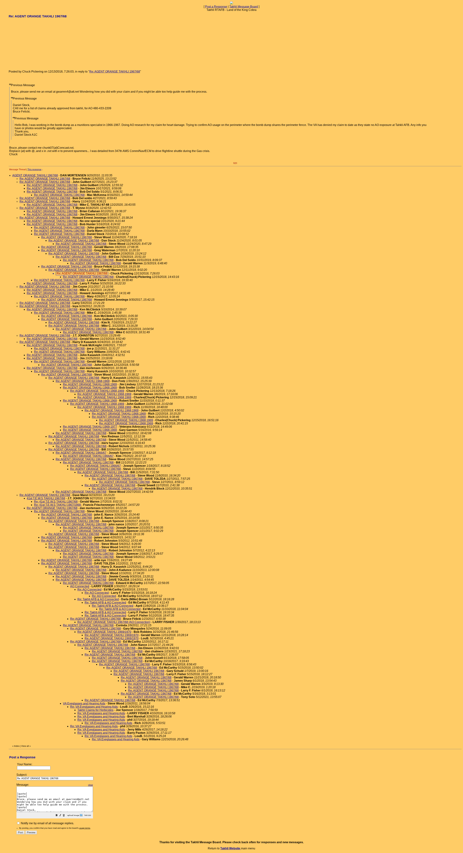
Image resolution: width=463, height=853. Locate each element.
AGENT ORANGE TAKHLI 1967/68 (35, 175)
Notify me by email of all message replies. (47, 823)
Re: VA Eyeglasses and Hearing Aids (94, 706)
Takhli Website (230, 848)
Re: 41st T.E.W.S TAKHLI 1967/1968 (58, 504)
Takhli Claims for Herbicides (95, 710)
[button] (56, 815)
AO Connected (79, 586)
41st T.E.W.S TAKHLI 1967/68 (46, 498)
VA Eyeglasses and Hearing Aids (84, 703)
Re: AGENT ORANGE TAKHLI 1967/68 (114, 71)
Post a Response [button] (216, 6)
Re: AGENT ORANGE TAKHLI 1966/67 (81, 452)
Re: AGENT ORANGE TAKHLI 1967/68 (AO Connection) (113, 622)
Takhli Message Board (243, 6)
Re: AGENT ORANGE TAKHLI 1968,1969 (83, 381)
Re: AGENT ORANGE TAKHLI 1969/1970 (104, 631)
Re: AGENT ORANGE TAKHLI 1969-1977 (90, 426)
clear (90, 785)
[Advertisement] (36, 43)
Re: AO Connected (89, 589)
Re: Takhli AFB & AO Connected (98, 599)
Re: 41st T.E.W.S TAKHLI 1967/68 (56, 501)
